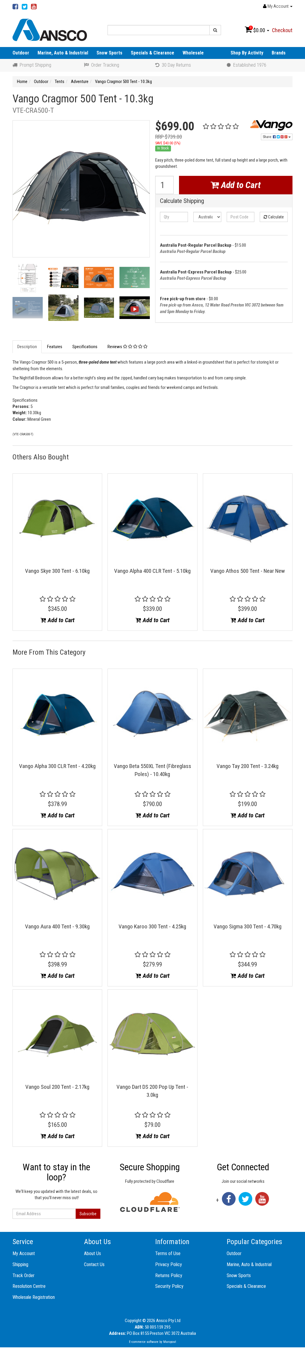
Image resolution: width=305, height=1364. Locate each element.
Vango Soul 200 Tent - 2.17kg (57, 1086)
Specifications (84, 346)
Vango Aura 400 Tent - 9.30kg (57, 926)
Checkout (282, 30)
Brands (279, 53)
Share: (268, 137)
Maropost (169, 1342)
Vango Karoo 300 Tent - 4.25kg (152, 926)
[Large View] (28, 279)
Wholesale (193, 53)
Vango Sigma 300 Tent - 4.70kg (247, 926)
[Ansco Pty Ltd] (50, 29)
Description (27, 346)
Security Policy (169, 1286)
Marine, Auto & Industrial (63, 53)
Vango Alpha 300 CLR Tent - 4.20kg (57, 766)
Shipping (20, 1264)
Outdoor (21, 53)
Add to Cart (240, 185)
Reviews (115, 346)
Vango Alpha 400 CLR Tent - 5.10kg (152, 570)
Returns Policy (168, 1275)
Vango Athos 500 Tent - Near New (247, 570)
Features (54, 346)
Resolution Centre (29, 1286)
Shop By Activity (247, 53)
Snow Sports (109, 53)
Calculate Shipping (182, 201)
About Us (92, 1253)
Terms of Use (167, 1253)
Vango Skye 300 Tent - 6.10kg (57, 570)
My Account (24, 1253)
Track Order (24, 1275)
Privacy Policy (168, 1264)
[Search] (215, 30)
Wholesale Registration (34, 1297)
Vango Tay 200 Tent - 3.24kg (247, 766)
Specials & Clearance (152, 53)
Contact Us (94, 1264)
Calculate (275, 217)
